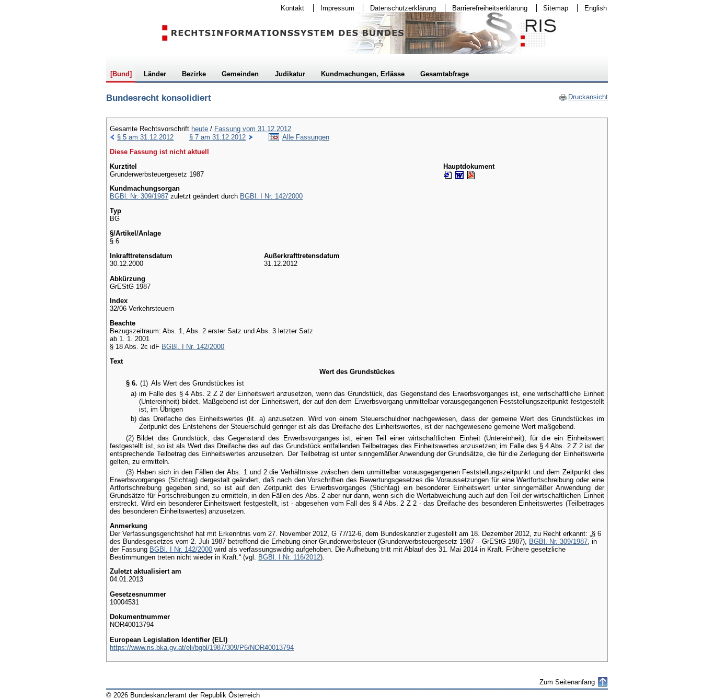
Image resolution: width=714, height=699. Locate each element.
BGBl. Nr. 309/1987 (139, 196)
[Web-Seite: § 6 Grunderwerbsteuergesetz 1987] (448, 175)
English (595, 8)
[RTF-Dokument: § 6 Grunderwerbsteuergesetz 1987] (459, 175)
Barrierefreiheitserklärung (486, 8)
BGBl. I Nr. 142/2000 (271, 196)
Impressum (334, 8)
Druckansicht (583, 97)
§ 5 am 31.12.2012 (145, 137)
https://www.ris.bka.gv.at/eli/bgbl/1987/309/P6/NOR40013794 (202, 647)
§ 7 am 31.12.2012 (217, 137)
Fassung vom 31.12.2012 (252, 129)
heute (199, 129)
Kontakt (289, 8)
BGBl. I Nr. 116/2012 (289, 557)
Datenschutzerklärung (399, 8)
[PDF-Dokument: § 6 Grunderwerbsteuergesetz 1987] (471, 175)
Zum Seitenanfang (567, 682)
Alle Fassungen (305, 137)
